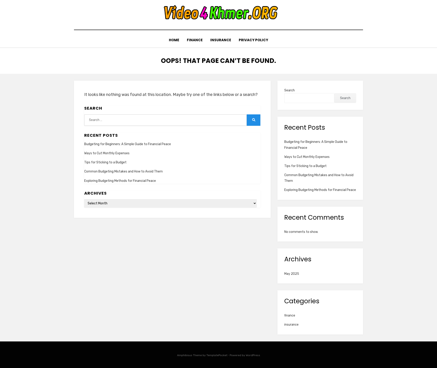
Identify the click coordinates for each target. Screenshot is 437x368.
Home (174, 40)
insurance (220, 40)
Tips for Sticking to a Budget (105, 162)
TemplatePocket (216, 355)
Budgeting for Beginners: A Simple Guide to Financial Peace (127, 144)
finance (195, 40)
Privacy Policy (253, 40)
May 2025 (291, 274)
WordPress (253, 355)
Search (289, 90)
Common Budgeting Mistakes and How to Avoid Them (123, 171)
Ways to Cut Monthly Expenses (107, 153)
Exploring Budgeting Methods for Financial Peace (120, 181)
